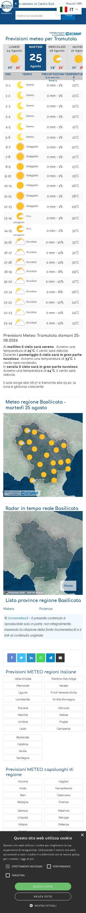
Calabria (22, 744)
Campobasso (63, 788)
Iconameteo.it (18, 618)
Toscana (23, 708)
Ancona (23, 781)
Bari (23, 795)
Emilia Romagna (64, 699)
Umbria (23, 721)
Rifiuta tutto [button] (43, 896)
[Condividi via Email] (60, 657)
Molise (64, 715)
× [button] (82, 835)
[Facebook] (11, 657)
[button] (43, 905)
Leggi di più (27, 858)
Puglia (64, 721)
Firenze (64, 802)
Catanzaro (63, 795)
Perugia (64, 817)
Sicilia (23, 751)
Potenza (45, 609)
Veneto (63, 685)
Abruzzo (63, 708)
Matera (8, 609)
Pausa (68, 585)
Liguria (22, 692)
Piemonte (23, 685)
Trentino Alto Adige (63, 678)
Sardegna (23, 758)
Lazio (22, 728)
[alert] (43, 872)
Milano (23, 824)
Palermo (63, 810)
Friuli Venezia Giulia (64, 692)
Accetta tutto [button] (43, 886)
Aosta (22, 788)
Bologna (22, 802)
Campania (63, 728)
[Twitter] (21, 657)
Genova (23, 810)
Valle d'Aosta (23, 678)
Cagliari (64, 781)
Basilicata (23, 737)
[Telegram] (50, 657)
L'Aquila (23, 817)
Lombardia (23, 699)
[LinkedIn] (31, 657)
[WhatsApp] (40, 657)
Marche (23, 715)
